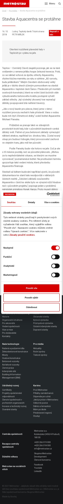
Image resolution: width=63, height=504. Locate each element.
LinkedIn (38, 471)
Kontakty (6, 336)
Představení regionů (42, 413)
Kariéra (36, 385)
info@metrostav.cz (43, 448)
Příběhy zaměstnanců (43, 393)
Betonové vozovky (10, 361)
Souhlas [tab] (11, 202)
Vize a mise (7, 330)
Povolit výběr (31, 297)
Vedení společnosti (11, 326)
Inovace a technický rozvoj (14, 406)
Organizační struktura (12, 320)
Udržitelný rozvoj (10, 385)
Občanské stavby (41, 316)
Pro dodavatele (9, 333)
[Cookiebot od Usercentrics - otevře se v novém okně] (47, 194)
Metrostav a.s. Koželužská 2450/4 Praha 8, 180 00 (47, 434)
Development (40, 456)
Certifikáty (7, 390)
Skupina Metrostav (43, 453)
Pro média (13, 11)
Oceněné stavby (9, 409)
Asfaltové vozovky (10, 365)
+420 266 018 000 (42, 445)
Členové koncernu (42, 460)
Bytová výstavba (40, 320)
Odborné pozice (40, 403)
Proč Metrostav (40, 390)
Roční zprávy (39, 351)
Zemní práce (8, 368)
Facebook (38, 464)
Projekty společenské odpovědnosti (12, 394)
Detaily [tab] (31, 202)
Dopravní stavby (40, 330)
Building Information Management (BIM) (11, 376)
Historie (5, 316)
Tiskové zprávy (40, 355)
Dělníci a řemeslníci (42, 406)
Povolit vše (31, 288)
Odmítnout (31, 307)
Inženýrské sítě (9, 371)
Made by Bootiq (9, 496)
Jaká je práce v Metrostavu (45, 400)
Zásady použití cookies (22, 235)
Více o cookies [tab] (51, 202)
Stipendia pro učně (41, 396)
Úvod (4, 11)
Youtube (38, 468)
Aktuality (37, 348)
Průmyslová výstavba (43, 323)
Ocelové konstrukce (11, 358)
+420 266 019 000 (42, 442)
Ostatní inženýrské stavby (45, 326)
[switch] (55, 257)
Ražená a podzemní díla (13, 348)
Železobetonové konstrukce (15, 351)
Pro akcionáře (8, 323)
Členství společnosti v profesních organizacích (13, 401)
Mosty (5, 355)
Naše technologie (10, 344)
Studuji (36, 416)
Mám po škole (39, 409)
